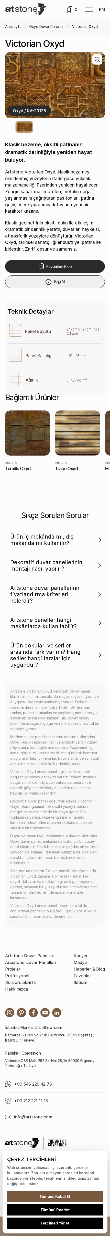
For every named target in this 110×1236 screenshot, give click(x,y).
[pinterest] (21, 1012)
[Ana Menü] (88, 9)
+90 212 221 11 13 (31, 1100)
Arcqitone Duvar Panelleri (30, 962)
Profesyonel (17, 975)
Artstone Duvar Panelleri (29, 955)
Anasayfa (13, 26)
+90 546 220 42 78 (33, 1084)
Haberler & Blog (89, 969)
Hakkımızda (16, 989)
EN (102, 9)
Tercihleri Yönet (55, 1223)
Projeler (12, 969)
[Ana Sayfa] (25, 9)
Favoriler (82, 975)
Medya (80, 962)
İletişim (80, 982)
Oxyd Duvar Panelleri (46, 26)
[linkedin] (56, 1012)
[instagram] (9, 1012)
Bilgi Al (59, 282)
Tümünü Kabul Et (55, 1196)
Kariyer (81, 955)
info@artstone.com (33, 1116)
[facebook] (33, 1012)
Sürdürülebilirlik (20, 982)
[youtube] (45, 1012)
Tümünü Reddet (55, 1210)
